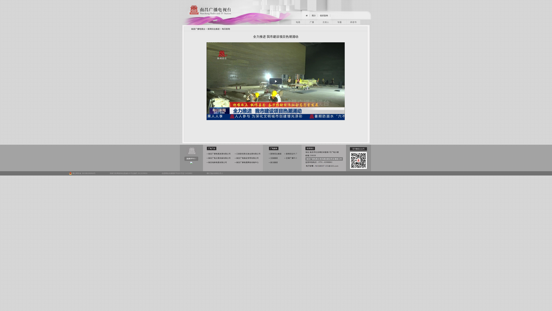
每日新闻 (226, 29)
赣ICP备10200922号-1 (215, 173)
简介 (314, 16)
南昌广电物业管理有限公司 (247, 158)
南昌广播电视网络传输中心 (247, 162)
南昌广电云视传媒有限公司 (219, 158)
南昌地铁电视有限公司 (217, 162)
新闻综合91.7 (291, 154)
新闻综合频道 (214, 29)
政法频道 (273, 162)
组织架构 (324, 16)
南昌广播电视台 (198, 29)
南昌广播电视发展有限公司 (219, 154)
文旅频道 (273, 158)
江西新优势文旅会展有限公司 (248, 154)
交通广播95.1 (291, 158)
